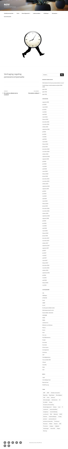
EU (59, 399)
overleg (59, 416)
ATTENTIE (44, 297)
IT (62, 407)
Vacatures (44, 352)
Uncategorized (45, 349)
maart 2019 (44, 201)
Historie (54, 407)
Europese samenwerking (48, 404)
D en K (43, 305)
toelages (51, 426)
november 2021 (45, 124)
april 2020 (44, 168)
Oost (43, 332)
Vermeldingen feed (46, 379)
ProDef (43, 340)
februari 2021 (45, 144)
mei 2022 (44, 111)
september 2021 (45, 129)
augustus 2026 (45, 102)
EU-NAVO (45, 402)
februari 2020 (45, 173)
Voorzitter (44, 364)
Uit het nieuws (45, 347)
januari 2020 (45, 176)
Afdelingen (46, 13)
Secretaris (44, 342)
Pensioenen (56, 421)
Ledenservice (45, 322)
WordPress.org (45, 384)
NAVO (60, 414)
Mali (51, 414)
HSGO (43, 317)
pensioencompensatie (48, 421)
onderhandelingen (52, 416)
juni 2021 (44, 134)
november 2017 (45, 240)
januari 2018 (45, 235)
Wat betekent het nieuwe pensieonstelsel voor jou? (53, 82)
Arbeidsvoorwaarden (8, 13)
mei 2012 (44, 285)
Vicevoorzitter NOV (46, 359)
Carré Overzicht (7, 16)
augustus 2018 (45, 218)
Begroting (45, 395)
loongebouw (45, 411)
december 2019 (45, 178)
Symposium (54, 13)
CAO (44, 397)
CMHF (43, 302)
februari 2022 (45, 119)
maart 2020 (45, 171)
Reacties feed (45, 382)
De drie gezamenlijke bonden (48, 307)
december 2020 (45, 149)
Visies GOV (52, 428)
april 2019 (44, 198)
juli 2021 (44, 131)
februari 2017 (45, 262)
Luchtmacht (45, 414)
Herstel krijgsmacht (47, 407)
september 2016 (46, 272)
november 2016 (45, 267)
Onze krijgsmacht (26, 13)
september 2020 (46, 156)
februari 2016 (45, 282)
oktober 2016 (45, 270)
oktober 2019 (45, 183)
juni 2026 (44, 104)
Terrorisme (45, 426)
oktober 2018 (45, 213)
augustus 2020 (45, 158)
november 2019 (45, 181)
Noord (43, 330)
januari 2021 (45, 146)
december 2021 (45, 121)
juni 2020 (44, 163)
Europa (50, 402)
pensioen (45, 418)
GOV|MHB (44, 315)
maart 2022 (44, 116)
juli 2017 (44, 250)
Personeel (45, 423)
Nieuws (44, 327)
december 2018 (45, 208)
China (48, 397)
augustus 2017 (45, 248)
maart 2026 (45, 107)
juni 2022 (44, 109)
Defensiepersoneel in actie (48, 310)
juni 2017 (44, 253)
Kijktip (43, 320)
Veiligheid (57, 426)
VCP (43, 354)
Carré (18, 13)
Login (43, 377)
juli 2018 (44, 220)
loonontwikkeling (53, 411)
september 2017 (45, 245)
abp (43, 292)
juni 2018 (44, 223)
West (43, 367)
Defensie (53, 397)
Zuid (43, 369)
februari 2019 (45, 203)
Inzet (59, 407)
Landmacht (45, 409)
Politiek (50, 423)
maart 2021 (44, 141)
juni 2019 (44, 193)
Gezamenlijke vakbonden (47, 312)
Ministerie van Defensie (47, 325)
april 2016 (44, 280)
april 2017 (44, 257)
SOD (60, 423)
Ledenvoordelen (36, 13)
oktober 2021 (45, 126)
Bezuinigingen (59, 395)
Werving (45, 430)
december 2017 (45, 238)
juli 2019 (44, 191)
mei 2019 (44, 196)
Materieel (56, 414)
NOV (7, 4)
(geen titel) (44, 89)
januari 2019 (45, 206)
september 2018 (46, 215)
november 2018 (45, 210)
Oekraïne (45, 416)
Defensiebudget (46, 399)
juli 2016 (44, 275)
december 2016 (45, 265)
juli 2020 (44, 161)
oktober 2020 (45, 154)
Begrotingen (51, 395)
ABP (44, 392)
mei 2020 (44, 166)
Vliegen (58, 428)
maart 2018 (44, 230)
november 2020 (45, 151)
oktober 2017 (45, 243)
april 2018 (44, 228)
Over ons (44, 335)
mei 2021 (44, 136)
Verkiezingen (46, 428)
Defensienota (54, 399)
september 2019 (46, 186)
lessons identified (53, 409)
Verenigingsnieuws (46, 357)
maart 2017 (44, 260)
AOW (48, 392)
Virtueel (44, 362)
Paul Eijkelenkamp (46, 337)
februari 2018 (45, 233)
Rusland (55, 423)
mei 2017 (44, 255)
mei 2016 (44, 277)
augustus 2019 (45, 188)
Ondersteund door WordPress (35, 442)
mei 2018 (44, 225)
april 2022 (44, 114)
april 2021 (44, 139)
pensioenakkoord (52, 418)
